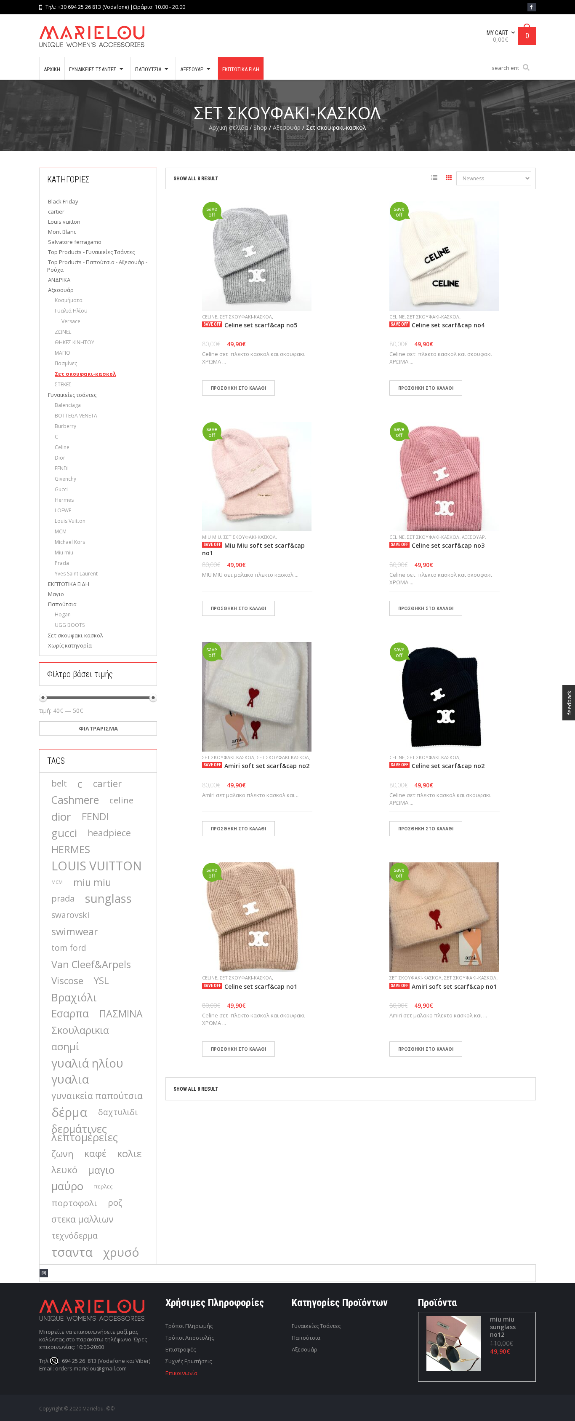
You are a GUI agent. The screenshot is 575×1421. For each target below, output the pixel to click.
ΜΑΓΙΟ (62, 352)
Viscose (67, 980)
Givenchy (65, 478)
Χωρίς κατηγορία (70, 645)
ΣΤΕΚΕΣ (63, 384)
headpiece (109, 833)
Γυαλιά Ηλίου (71, 310)
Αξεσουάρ (287, 127)
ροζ (115, 1202)
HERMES (70, 849)
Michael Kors (70, 542)
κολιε (129, 1153)
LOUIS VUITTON (96, 865)
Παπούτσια (62, 604)
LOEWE (63, 510)
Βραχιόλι (74, 997)
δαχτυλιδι (118, 1112)
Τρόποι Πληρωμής (189, 1326)
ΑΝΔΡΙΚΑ (59, 280)
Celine (62, 447)
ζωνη (62, 1153)
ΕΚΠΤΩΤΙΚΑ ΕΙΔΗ (68, 584)
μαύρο (67, 1186)
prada (63, 898)
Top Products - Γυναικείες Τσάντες (91, 252)
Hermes (64, 499)
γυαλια (70, 1079)
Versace (70, 321)
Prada (62, 563)
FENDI (62, 468)
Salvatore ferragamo (74, 242)
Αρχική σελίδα (228, 127)
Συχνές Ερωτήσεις (188, 1361)
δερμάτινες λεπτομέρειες (84, 1133)
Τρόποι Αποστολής (189, 1337)
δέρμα (69, 1112)
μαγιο (101, 1170)
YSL (101, 980)
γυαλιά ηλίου (87, 1063)
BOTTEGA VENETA (76, 415)
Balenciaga (68, 405)
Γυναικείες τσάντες (72, 395)
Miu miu (64, 552)
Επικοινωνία (181, 1373)
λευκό (64, 1169)
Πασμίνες (66, 363)
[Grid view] (448, 179)
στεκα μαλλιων (82, 1219)
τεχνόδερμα (74, 1235)
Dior (60, 457)
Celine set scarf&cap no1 (260, 986)
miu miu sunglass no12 (503, 1327)
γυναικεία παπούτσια (97, 1095)
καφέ (95, 1153)
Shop (260, 127)
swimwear (74, 931)
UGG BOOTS (70, 625)
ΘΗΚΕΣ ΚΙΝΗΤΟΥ (74, 342)
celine (121, 800)
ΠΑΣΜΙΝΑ (121, 1013)
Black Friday (63, 201)
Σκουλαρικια (80, 1030)
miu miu (92, 882)
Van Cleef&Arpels (91, 964)
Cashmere (75, 800)
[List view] (434, 179)
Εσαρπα (70, 1013)
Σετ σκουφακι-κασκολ (85, 373)
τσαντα (72, 1252)
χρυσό (121, 1252)
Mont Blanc (62, 231)
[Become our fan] (531, 7)
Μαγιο (56, 594)
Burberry (65, 426)
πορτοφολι (74, 1203)
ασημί (65, 1046)
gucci (64, 833)
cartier (56, 211)
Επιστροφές (180, 1349)
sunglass (108, 898)
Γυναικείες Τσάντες (316, 1326)
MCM (61, 531)
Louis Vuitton (70, 521)
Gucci (61, 489)
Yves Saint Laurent (76, 573)
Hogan (63, 614)
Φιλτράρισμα (98, 728)
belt (59, 783)
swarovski (70, 915)
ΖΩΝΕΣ (63, 331)
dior (61, 816)
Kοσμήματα (69, 300)
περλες (103, 1186)
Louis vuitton (64, 221)
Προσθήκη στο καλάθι (238, 388)
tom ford (68, 947)
